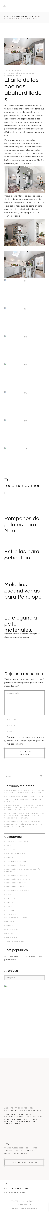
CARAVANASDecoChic (15, 853)
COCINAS (8, 857)
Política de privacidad (16, 1188)
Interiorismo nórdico (16, 918)
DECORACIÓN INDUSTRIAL (16, 875)
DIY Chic (8, 894)
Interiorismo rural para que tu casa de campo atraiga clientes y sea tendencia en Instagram (24, 816)
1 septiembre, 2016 (12, 70)
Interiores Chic (15, 75)
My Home (8, 933)
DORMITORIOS (11, 898)
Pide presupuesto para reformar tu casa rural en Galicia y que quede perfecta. (23, 799)
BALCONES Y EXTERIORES (16, 842)
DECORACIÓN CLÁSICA (15, 865)
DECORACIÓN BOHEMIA (15, 861)
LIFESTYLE (9, 922)
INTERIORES (29, 73)
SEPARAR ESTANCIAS (14, 941)
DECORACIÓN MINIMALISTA (17, 879)
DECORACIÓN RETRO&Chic (17, 891)
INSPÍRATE (9, 910)
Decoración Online (14, 887)
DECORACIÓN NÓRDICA (23, 16)
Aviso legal (10, 1184)
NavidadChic (10, 937)
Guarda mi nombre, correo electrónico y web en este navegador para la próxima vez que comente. (25, 740)
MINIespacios (11, 930)
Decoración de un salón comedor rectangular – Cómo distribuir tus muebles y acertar (23, 824)
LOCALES (8, 926)
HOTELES (8, 902)
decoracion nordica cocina (16, 637)
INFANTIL (8, 906)
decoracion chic (11, 634)
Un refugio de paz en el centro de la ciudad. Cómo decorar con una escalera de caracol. (24, 807)
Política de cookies (14, 1193)
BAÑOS (7, 846)
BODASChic (9, 849)
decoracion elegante (30, 634)
